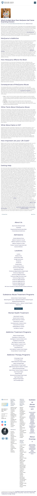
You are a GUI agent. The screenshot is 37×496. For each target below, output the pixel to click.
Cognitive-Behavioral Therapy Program (18, 361)
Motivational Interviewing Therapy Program (18, 375)
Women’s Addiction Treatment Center (18, 344)
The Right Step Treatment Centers (13, 417)
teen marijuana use (30, 32)
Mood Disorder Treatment (18, 321)
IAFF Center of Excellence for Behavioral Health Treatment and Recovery (18, 286)
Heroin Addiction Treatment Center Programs (18, 349)
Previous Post (4, 214)
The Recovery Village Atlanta (18, 272)
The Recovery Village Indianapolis (18, 279)
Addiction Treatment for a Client (18, 243)
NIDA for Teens (33, 202)
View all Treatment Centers (13, 425)
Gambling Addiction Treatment (18, 326)
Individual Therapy (18, 373)
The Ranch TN (18, 262)
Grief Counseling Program (18, 380)
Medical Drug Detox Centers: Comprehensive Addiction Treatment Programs (18, 299)
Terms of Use (26, 492)
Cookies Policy (32, 492)
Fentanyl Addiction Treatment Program (18, 350)
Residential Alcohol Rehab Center (18, 301)
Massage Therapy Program (18, 378)
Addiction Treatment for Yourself (18, 240)
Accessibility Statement (12, 492)
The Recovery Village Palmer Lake (18, 283)
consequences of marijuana (25, 90)
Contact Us (18, 290)
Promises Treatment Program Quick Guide (18, 245)
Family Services (18, 304)
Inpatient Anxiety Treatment (18, 318)
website (14, 197)
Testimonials (18, 227)
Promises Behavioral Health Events (18, 230)
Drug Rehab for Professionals (18, 340)
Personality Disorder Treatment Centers (18, 323)
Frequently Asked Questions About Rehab (18, 229)
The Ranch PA (18, 260)
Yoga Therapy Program (18, 376)
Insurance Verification (18, 246)
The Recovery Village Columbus (18, 277)
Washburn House (18, 255)
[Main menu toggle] (35, 3)
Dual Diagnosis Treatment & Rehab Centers (18, 339)
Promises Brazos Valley (18, 257)
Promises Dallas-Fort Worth (18, 266)
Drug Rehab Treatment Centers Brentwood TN (24, 491)
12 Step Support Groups (18, 358)
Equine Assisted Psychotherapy (18, 368)
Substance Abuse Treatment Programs (18, 298)
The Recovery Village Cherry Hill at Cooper (18, 276)
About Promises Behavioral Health (18, 225)
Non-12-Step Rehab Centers (18, 345)
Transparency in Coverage (6, 493)
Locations (18, 254)
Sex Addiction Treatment (18, 328)
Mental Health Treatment (18, 316)
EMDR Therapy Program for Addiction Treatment (18, 366)
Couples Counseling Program (18, 363)
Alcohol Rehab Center (18, 347)
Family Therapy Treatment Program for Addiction (18, 370)
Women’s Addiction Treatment (22, 420)
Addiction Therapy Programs (18, 335)
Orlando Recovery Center (18, 269)
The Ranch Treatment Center (13, 411)
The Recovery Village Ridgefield (18, 284)
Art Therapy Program (19, 359)
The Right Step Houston (18, 259)
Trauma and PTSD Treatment (18, 324)
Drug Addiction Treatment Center (18, 337)
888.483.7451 (18, 308)
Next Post (33, 214)
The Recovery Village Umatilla (18, 267)
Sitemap (13, 493)
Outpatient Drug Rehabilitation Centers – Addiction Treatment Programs (18, 303)
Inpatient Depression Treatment (18, 319)
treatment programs (24, 208)
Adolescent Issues (29, 23)
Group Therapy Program (18, 371)
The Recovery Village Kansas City (18, 281)
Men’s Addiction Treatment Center (18, 342)
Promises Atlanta (18, 264)
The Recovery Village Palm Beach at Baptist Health (18, 271)
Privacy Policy (20, 492)
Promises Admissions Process (18, 238)
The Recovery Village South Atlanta (18, 274)
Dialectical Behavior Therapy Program (18, 365)
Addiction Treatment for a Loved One (18, 241)
